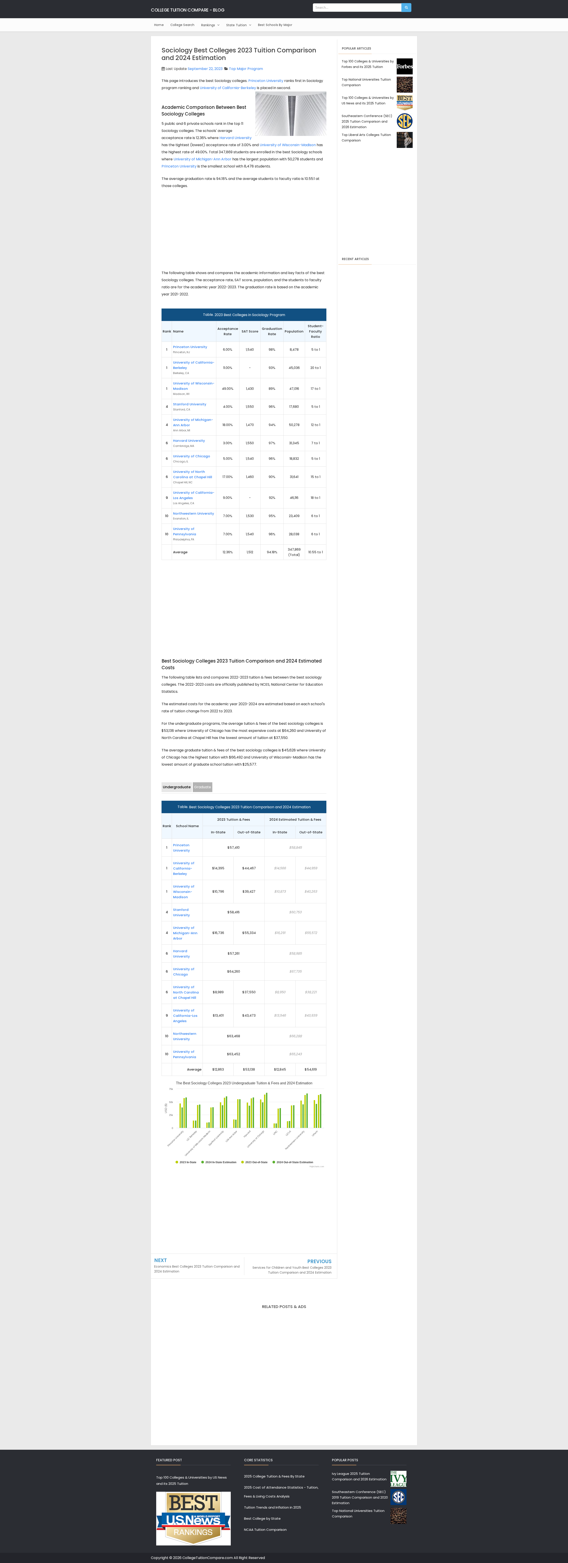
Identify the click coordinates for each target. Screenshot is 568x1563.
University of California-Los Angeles (185, 1015)
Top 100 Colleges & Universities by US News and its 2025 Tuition (191, 1480)
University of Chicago (191, 456)
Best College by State (262, 1518)
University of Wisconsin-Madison (288, 144)
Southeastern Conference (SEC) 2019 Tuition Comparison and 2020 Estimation (360, 1497)
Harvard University (235, 137)
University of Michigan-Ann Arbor (202, 159)
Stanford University (189, 404)
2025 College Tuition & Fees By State (274, 1476)
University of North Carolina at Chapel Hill (186, 992)
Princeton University (265, 80)
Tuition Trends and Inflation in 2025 (272, 1507)
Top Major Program (246, 68)
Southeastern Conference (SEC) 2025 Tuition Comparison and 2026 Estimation (367, 121)
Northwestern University (193, 513)
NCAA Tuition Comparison (265, 1529)
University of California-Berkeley (228, 87)
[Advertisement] (244, 228)
